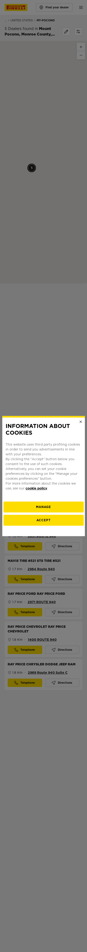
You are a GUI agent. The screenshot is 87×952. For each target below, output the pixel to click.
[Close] (80, 421)
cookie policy (36, 488)
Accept (43, 520)
